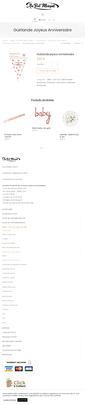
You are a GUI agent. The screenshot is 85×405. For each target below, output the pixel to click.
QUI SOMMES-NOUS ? (10, 167)
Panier (43, 20)
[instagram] (53, 20)
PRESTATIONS (7, 355)
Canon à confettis (8, 243)
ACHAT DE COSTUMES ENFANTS (13, 223)
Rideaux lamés (7, 282)
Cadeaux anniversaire (10, 305)
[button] (41, 148)
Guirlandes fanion (8, 269)
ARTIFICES (5, 328)
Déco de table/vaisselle (10, 247)
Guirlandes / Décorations (57, 41)
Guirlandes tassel (8, 273)
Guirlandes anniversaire (11, 43)
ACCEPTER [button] (22, 400)
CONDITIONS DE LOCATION (12, 179)
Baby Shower (7, 296)
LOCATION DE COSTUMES (11, 350)
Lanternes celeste (8, 278)
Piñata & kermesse (8, 287)
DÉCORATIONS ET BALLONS (12, 341)
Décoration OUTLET (9, 337)
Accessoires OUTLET (9, 214)
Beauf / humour (7, 301)
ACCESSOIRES (7, 209)
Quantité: (40, 64)
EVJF (3, 318)
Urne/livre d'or (7, 291)
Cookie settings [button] (9, 400)
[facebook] (49, 20)
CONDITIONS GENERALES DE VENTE (14, 173)
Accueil (4, 41)
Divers (4, 256)
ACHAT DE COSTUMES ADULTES (13, 218)
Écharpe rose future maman (13, 135)
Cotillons (5, 309)
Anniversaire (40, 41)
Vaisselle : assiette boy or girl (69, 135)
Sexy (3, 323)
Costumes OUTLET (9, 332)
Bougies (5, 239)
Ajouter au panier (49, 71)
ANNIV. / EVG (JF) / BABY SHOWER (21, 41)
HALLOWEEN (6, 346)
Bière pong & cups (8, 234)
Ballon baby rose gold (41, 128)
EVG (3, 314)
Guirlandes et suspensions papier (14, 264)
